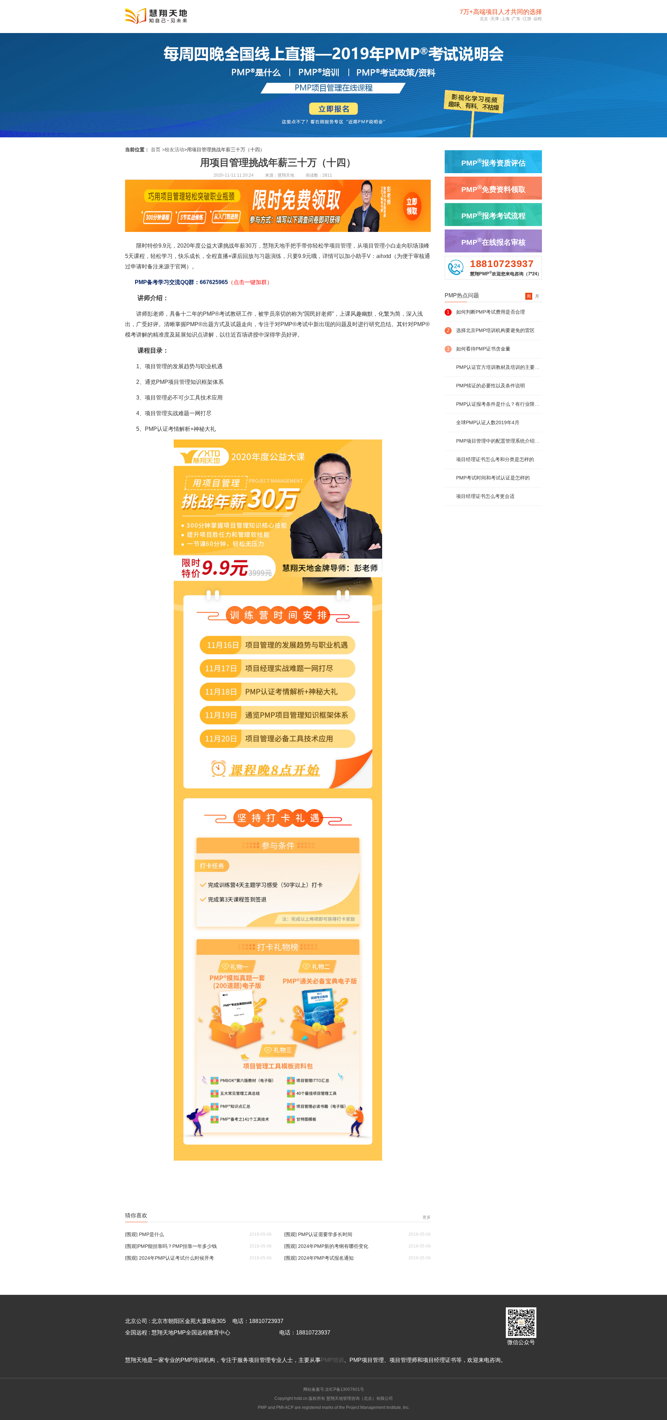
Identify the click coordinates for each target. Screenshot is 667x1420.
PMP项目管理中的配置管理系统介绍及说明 (499, 441)
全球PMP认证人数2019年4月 (487, 422)
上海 (505, 18)
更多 (426, 1217)
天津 (495, 18)
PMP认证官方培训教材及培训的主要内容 (499, 367)
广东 (516, 18)
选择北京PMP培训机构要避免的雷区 (495, 330)
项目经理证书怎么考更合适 (485, 496)
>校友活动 (173, 149)
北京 (484, 18)
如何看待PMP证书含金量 (483, 349)
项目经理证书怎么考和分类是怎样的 (495, 459)
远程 (538, 18)
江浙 (527, 18)
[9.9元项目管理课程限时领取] (278, 230)
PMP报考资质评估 (493, 162)
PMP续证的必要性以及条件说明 (490, 385)
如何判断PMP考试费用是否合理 (490, 312)
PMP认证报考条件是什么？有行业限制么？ (499, 404)
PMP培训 (332, 1360)
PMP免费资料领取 (493, 188)
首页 (155, 149)
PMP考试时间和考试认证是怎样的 (493, 478)
